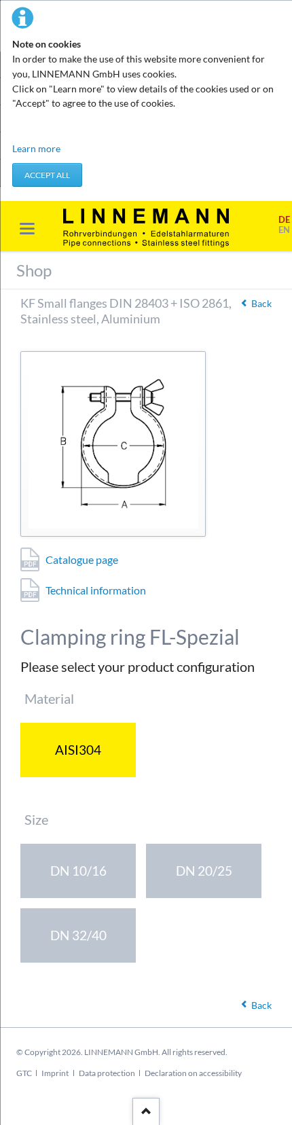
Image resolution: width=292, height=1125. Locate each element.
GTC (24, 1073)
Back (261, 303)
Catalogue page (81, 559)
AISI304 (78, 749)
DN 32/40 (78, 935)
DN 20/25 (204, 870)
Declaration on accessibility (193, 1073)
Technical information (95, 590)
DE (284, 220)
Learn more (36, 148)
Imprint (55, 1073)
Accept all (47, 175)
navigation (27, 228)
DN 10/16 (78, 870)
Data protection (107, 1073)
